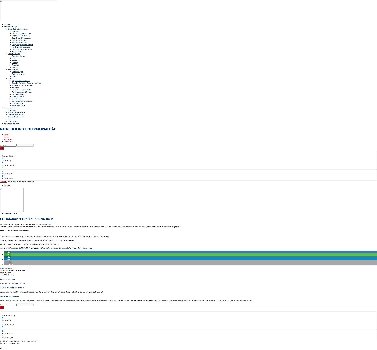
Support (224, 300)
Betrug (14, 58)
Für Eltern (15, 87)
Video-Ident (243, 300)
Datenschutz (8, 141)
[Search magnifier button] (2, 148)
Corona (32, 300)
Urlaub (237, 300)
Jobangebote (112, 300)
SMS (216, 300)
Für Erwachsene (17, 94)
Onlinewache (12, 121)
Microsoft (139, 300)
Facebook (59, 300)
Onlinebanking (146, 300)
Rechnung (180, 300)
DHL (35, 300)
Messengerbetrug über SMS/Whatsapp (13, 292)
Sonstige (15, 67)
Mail (126, 300)
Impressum (8, 139)
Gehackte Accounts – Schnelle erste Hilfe (26, 83)
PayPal (159, 300)
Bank (20, 300)
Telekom (233, 300)
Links (14, 76)
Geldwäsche (95, 300)
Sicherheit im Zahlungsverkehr (22, 85)
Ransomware (173, 300)
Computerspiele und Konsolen (22, 45)
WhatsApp (249, 300)
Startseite (3, 182)
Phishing (15, 63)
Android (7, 300)
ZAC (9, 119)
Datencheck (12, 110)
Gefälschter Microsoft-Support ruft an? (64, 292)
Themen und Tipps (10, 26)
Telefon (228, 300)
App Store (15, 300)
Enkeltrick (46, 300)
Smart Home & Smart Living (21, 38)
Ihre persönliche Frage (15, 117)
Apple (11, 300)
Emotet (42, 300)
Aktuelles (7, 24)
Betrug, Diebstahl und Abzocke (22, 101)
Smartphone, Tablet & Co (20, 36)
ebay (38, 300)
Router (185, 300)
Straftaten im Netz (14, 54)
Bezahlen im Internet (19, 42)
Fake (63, 300)
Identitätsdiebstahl (104, 300)
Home (6, 134)
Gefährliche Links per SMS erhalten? (90, 292)
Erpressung (16, 60)
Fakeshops (15, 65)
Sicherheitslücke (203, 300)
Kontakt (6, 137)
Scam (188, 300)
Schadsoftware (195, 300)
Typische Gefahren (18, 74)
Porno (167, 300)
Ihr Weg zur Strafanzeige (16, 112)
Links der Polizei (17, 103)
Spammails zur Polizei (15, 114)
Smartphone (211, 300)
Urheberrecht (16, 99)
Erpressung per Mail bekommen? (38, 292)
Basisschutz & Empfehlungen (18, 29)
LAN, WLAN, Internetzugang (22, 33)
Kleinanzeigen (120, 300)
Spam (219, 300)
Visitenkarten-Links (18, 105)
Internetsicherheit (18, 96)
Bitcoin (27, 300)
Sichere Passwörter (18, 51)
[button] (7, 252)
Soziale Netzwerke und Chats (22, 49)
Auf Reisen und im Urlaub (21, 47)
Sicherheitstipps (17, 72)
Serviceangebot (9, 108)
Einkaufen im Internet (19, 40)
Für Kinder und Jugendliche (21, 90)
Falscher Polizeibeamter (77, 300)
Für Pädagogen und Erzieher (22, 92)
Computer (15, 31)
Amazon (2, 300)
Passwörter (153, 300)
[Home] (28, 20)
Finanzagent (88, 300)
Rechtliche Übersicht (19, 56)
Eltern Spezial (13, 69)
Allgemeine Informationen (21, 81)
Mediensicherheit (131, 300)
